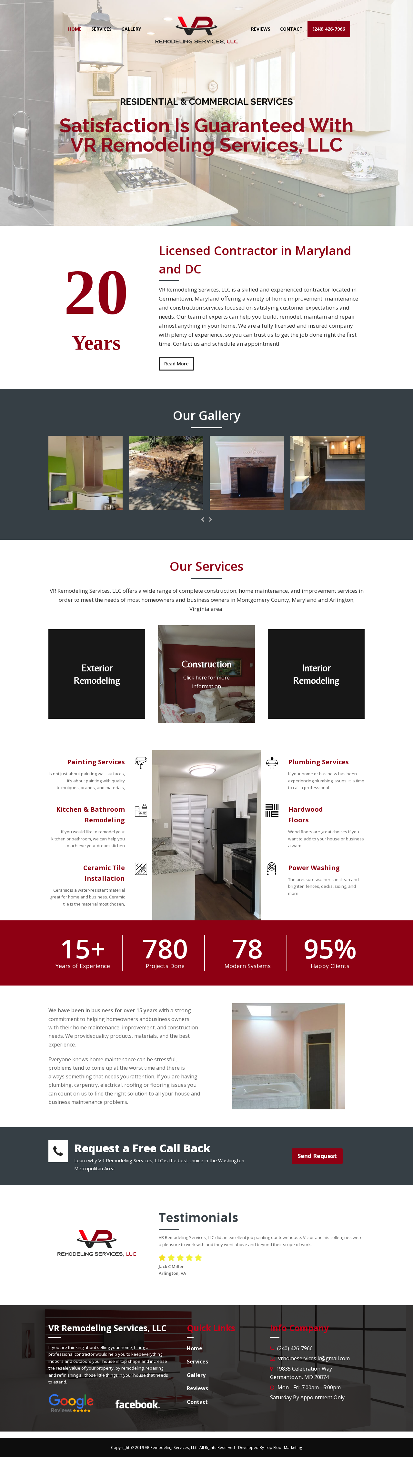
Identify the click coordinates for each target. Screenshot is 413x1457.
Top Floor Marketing (283, 1447)
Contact (227, 181)
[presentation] (202, 519)
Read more (180, 181)
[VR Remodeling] (85, 506)
